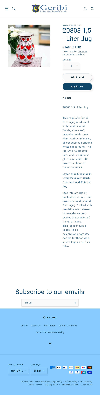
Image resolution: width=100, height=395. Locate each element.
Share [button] (68, 98)
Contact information (69, 385)
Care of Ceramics (68, 325)
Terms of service (35, 385)
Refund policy (71, 382)
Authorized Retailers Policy (50, 332)
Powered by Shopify (53, 382)
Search (24, 325)
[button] (6, 8)
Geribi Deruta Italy (37, 382)
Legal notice (87, 385)
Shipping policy (51, 385)
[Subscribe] (74, 303)
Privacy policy (86, 382)
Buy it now (77, 86)
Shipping (82, 51)
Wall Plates (49, 325)
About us (36, 325)
